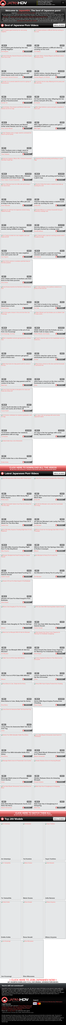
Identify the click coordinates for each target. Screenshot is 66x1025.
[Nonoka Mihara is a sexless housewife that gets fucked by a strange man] (49, 217)
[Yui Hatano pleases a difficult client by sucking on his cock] (49, 38)
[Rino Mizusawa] (33, 958)
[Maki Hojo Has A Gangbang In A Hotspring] (49, 794)
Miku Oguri (37, 128)
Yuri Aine (12, 334)
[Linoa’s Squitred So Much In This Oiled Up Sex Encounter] (49, 666)
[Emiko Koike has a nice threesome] (16, 448)
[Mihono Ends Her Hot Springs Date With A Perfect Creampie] (49, 537)
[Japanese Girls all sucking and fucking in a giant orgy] (49, 166)
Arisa (35, 385)
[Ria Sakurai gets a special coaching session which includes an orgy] (49, 243)
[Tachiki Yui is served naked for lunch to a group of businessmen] (16, 89)
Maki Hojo (4, 385)
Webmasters (59, 1001)
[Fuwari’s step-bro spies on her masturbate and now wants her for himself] (49, 346)
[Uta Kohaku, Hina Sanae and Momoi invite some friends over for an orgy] (16, 115)
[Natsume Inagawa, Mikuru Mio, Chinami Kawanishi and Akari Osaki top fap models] (16, 166)
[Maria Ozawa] (33, 879)
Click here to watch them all (33, 813)
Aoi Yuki (36, 308)
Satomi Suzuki (5, 576)
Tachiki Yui (4, 102)
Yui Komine (4, 436)
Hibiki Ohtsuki (38, 334)
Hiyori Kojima (38, 705)
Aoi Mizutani (37, 525)
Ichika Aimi (37, 205)
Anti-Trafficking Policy (19, 1008)
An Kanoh (37, 102)
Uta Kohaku (46, 334)
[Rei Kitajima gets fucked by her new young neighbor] (16, 38)
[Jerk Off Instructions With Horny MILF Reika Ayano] (16, 486)
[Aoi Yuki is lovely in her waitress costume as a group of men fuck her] (49, 294)
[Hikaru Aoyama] (55, 918)
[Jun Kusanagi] (11, 958)
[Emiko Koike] (11, 918)
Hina (2, 128)
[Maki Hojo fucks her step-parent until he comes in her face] (16, 371)
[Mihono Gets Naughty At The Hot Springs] (16, 614)
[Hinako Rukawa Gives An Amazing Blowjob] (49, 768)
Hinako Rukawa (38, 782)
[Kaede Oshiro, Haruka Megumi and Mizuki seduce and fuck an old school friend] (49, 63)
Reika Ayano (5, 499)
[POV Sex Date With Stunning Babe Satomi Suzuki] (49, 614)
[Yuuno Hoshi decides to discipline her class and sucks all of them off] (16, 397)
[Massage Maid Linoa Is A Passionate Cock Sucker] (16, 768)
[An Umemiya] (11, 840)
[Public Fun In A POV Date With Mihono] (16, 666)
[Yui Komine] (33, 840)
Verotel (9, 1010)
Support (35, 1001)
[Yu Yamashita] (11, 879)
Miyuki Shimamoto (39, 756)
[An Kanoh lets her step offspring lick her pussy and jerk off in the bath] (49, 89)
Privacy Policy (22, 1005)
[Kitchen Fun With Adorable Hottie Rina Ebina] (16, 743)
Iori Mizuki (47, 77)
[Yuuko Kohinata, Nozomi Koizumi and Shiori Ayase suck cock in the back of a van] (16, 63)
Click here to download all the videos (33, 468)
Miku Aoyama (5, 551)
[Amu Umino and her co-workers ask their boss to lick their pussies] (16, 269)
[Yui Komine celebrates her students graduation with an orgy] (16, 423)
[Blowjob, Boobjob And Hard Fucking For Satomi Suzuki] (16, 563)
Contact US (41, 1001)
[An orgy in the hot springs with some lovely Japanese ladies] (49, 423)
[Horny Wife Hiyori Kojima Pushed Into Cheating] (49, 691)
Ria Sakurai (37, 257)
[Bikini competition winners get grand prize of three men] (16, 346)
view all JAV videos (59, 25)
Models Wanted (18, 1009)
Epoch (13, 1010)
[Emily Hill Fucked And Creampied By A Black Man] (49, 486)
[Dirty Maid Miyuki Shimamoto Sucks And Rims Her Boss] (16, 794)
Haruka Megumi (38, 77)
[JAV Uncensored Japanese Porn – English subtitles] (16, 3)
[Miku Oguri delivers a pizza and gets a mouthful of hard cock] (49, 115)
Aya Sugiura (4, 257)
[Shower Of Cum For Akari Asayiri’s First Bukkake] (16, 589)
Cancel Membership (50, 1001)
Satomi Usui (4, 525)
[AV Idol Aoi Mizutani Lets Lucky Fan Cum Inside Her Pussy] (49, 512)
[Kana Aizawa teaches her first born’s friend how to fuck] (16, 294)
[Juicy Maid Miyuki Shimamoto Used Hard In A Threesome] (49, 743)
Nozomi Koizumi (13, 77)
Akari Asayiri (4, 602)
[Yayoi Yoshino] (55, 840)
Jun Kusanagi (5, 334)
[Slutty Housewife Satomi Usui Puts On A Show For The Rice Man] (16, 512)
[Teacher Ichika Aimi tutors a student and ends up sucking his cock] (49, 192)
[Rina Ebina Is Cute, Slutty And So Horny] (16, 691)
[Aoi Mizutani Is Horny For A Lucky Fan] (49, 563)
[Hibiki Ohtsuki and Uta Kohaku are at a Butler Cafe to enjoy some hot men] (49, 320)
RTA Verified (10, 1009)
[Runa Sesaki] (33, 918)
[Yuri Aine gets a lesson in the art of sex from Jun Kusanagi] (16, 320)
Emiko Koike (4, 462)
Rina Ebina (4, 705)
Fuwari (36, 359)
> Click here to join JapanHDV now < (33, 980)
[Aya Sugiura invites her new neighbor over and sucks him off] (16, 243)
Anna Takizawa (5, 205)
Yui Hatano (37, 51)
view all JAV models (59, 819)
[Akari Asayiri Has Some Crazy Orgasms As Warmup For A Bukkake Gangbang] (49, 640)
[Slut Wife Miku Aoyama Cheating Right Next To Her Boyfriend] (16, 537)
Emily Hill (37, 499)
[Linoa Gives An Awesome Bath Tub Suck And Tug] (16, 717)
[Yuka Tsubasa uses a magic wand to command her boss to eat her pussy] (16, 140)
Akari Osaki (4, 180)
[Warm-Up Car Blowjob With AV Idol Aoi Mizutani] (16, 640)
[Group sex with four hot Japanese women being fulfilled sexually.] (16, 217)
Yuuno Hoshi (5, 410)
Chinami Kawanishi (14, 180)
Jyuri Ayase (4, 77)
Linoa (35, 679)
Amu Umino (4, 282)
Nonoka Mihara (38, 231)
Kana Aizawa (5, 308)
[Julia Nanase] (55, 879)
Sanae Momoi (9, 128)
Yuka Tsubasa (5, 154)
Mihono (36, 551)
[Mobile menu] (63, 3)
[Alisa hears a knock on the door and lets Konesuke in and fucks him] (49, 371)
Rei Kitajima (4, 51)
